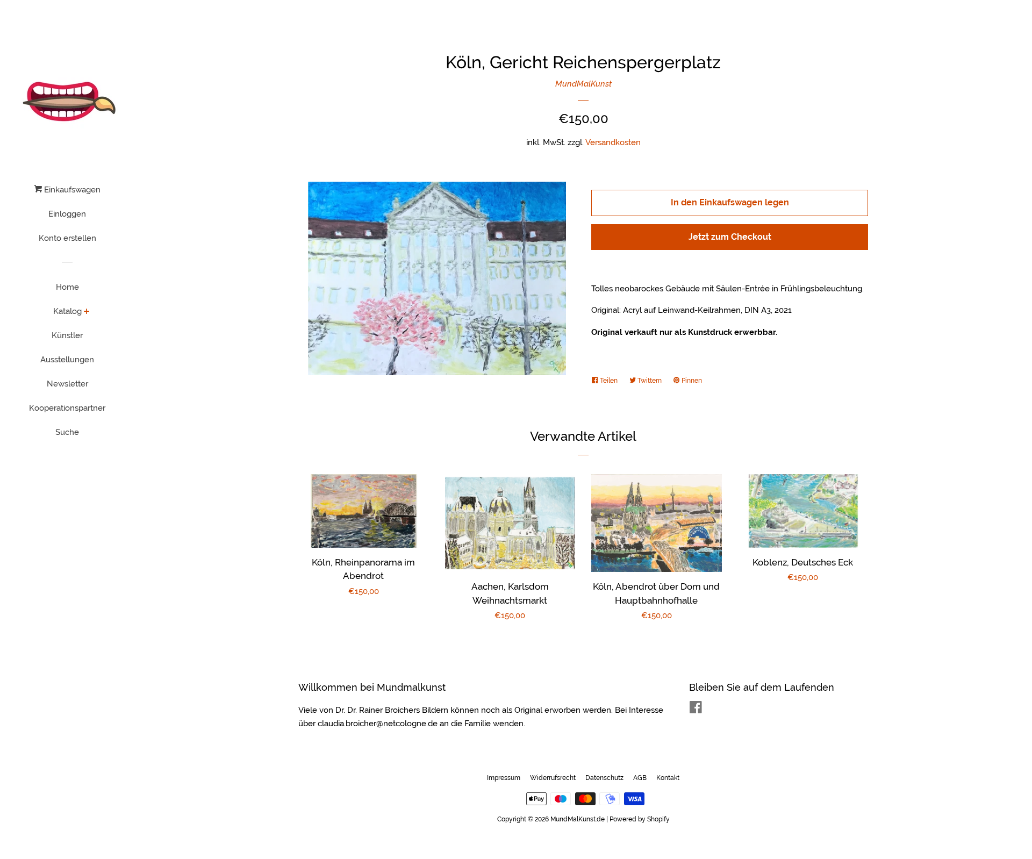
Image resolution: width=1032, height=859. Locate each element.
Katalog (67, 311)
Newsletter (67, 384)
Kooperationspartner (67, 408)
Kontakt (667, 778)
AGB (640, 778)
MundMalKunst (583, 84)
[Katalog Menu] (87, 312)
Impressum (503, 778)
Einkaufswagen (71, 190)
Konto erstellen (67, 238)
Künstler (67, 335)
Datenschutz (604, 778)
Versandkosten (613, 142)
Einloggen (67, 214)
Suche (67, 432)
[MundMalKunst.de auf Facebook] (696, 709)
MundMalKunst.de (577, 819)
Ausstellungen (67, 359)
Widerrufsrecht (553, 778)
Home (67, 287)
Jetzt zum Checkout (730, 237)
